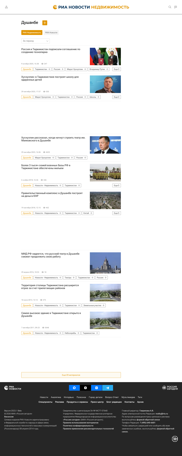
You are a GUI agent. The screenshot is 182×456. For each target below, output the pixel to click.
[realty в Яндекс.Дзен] (85, 388)
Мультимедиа (128, 397)
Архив (140, 402)
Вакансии (9, 416)
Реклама (59, 402)
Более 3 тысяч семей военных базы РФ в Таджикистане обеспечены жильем (45, 167)
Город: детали (95, 397)
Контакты (129, 402)
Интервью (69, 397)
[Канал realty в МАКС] (74, 388)
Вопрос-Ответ (112, 397)
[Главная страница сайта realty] (91, 7)
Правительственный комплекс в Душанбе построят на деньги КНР (52, 194)
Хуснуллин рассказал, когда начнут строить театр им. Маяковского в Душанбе (53, 139)
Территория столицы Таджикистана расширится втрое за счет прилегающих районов (50, 287)
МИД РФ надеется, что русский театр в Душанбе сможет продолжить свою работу (50, 255)
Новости (44, 397)
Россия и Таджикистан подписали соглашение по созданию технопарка (50, 50)
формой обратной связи (148, 419)
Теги (140, 397)
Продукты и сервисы (77, 402)
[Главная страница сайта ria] (70, 7)
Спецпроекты (45, 402)
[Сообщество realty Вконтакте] (96, 388)
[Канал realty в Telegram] (107, 388)
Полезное (81, 397)
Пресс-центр (97, 402)
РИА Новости (51, 32)
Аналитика (56, 397)
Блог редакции (114, 402)
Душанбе (29, 22)
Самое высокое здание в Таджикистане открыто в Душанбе (51, 314)
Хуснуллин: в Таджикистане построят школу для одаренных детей (50, 78)
